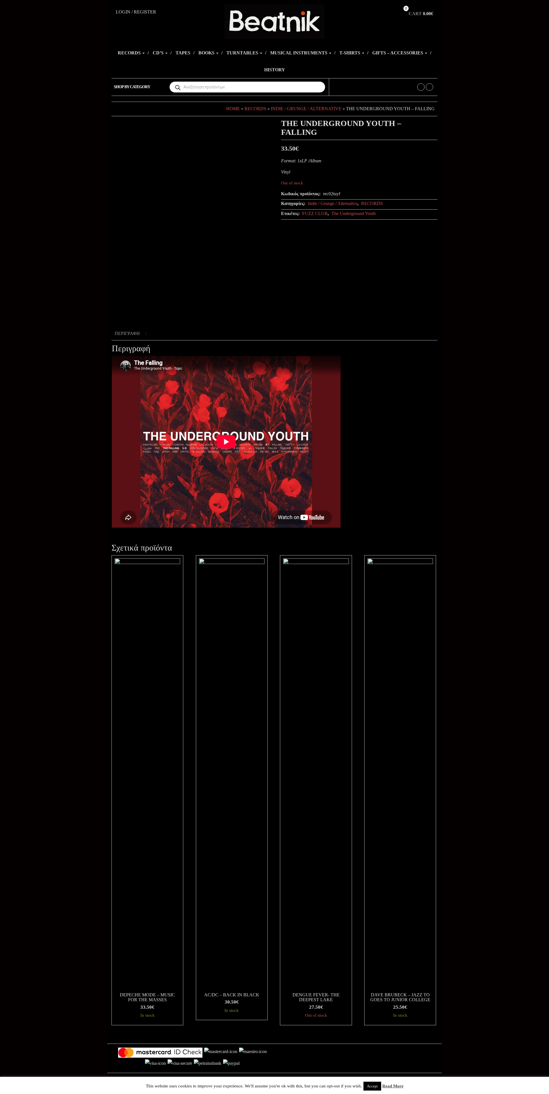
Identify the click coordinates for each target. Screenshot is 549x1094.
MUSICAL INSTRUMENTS (299, 52)
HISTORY (274, 69)
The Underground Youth (353, 213)
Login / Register (136, 11)
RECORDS (130, 52)
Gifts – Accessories (398, 52)
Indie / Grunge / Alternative (306, 108)
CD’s (159, 52)
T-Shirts (350, 52)
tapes (183, 52)
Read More (392, 1086)
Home (233, 108)
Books (207, 52)
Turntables (242, 52)
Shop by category (132, 87)
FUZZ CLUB (315, 213)
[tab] (130, 333)
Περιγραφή (127, 333)
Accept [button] (372, 1086)
